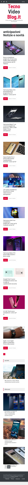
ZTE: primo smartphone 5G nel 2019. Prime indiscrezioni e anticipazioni (10, 192)
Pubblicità (7, 478)
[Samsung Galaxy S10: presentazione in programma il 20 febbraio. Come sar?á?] (14, 81)
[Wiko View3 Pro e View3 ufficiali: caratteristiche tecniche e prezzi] (14, 371)
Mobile (5, 67)
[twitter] (4, 2)
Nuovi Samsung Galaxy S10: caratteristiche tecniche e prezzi (11, 466)
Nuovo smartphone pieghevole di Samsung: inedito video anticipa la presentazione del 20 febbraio (10, 60)
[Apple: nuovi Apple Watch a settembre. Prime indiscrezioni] (14, 332)
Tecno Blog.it (14, 11)
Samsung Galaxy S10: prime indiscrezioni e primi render (9, 254)
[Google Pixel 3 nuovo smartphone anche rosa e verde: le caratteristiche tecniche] (14, 272)
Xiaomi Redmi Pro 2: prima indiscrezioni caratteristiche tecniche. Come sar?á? (9, 159)
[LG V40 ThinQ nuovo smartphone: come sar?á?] (14, 302)
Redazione (18, 478)
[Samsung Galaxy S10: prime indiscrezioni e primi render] (14, 243)
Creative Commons (14, 476)
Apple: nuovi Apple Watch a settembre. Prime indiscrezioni (8, 342)
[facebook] (1, 2)
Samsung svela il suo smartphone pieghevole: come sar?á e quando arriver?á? (10, 223)
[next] (8, 467)
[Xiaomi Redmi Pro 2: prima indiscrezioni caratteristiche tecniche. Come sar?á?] (14, 148)
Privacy (12, 478)
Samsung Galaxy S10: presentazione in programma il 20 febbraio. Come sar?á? (9, 92)
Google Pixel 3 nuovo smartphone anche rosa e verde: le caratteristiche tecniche (10, 281)
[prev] (8, 394)
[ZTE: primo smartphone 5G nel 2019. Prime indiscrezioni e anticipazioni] (14, 180)
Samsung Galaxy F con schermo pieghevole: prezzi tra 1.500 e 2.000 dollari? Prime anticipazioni (10, 127)
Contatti (23, 478)
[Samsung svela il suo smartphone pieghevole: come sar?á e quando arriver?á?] (14, 212)
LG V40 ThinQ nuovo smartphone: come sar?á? (10, 312)
